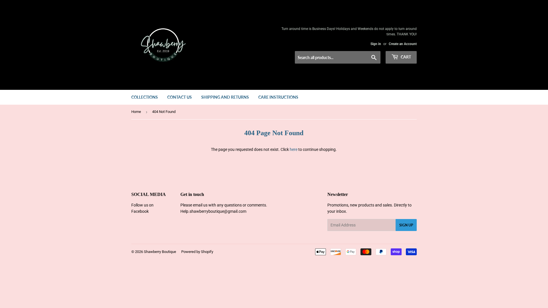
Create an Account (403, 44)
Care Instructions (278, 97)
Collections (144, 97)
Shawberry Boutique (160, 252)
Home (136, 112)
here (293, 149)
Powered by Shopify (197, 252)
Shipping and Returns (225, 97)
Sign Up (406, 225)
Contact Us (179, 97)
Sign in (375, 44)
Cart (405, 56)
